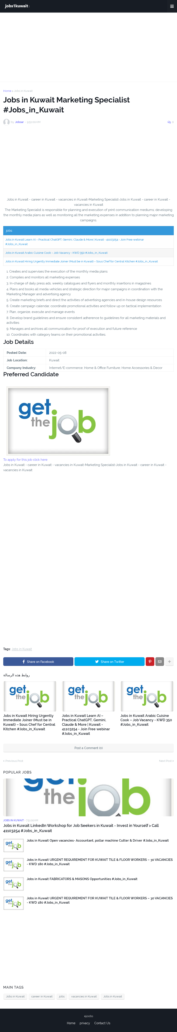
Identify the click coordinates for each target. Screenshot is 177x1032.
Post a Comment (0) (88, 748)
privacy (85, 1023)
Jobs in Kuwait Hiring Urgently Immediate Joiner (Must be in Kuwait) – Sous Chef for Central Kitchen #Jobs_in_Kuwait (81, 261)
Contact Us (102, 1023)
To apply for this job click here (25, 460)
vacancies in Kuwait (84, 996)
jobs (62, 996)
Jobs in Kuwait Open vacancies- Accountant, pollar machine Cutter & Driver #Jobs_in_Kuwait (98, 840)
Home (7, 90)
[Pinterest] (150, 661)
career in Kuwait (41, 996)
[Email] (159, 661)
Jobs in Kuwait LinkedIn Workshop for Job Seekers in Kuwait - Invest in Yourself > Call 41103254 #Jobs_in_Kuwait (80, 828)
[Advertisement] (88, 47)
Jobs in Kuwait (23, 90)
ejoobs (88, 1016)
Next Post (165, 760)
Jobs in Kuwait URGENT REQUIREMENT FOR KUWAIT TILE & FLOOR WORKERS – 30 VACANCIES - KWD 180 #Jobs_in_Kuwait (100, 862)
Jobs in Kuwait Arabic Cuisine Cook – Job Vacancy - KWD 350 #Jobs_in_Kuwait (56, 252)
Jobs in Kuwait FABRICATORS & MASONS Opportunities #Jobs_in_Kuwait (82, 879)
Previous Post (14, 760)
